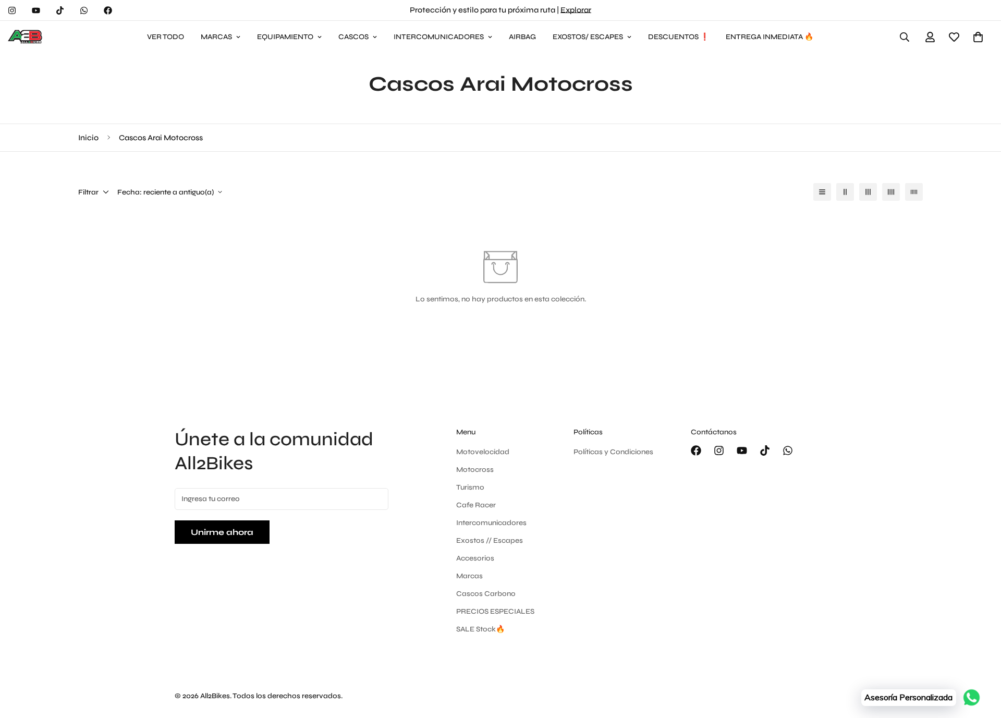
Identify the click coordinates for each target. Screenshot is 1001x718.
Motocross (475, 469)
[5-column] (914, 192)
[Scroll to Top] (981, 661)
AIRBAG (522, 36)
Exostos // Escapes (489, 540)
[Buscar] (904, 37)
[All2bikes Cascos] (26, 37)
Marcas (469, 575)
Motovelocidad (482, 451)
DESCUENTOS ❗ (678, 36)
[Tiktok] (60, 10)
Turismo (470, 487)
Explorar (575, 10)
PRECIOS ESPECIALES (495, 611)
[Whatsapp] (84, 10)
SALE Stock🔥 (480, 629)
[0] (978, 37)
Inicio (88, 137)
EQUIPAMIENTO (285, 36)
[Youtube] (36, 10)
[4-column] (891, 192)
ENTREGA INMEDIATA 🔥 (769, 36)
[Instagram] (12, 10)
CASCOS (353, 36)
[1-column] (822, 192)
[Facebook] (108, 10)
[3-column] (868, 192)
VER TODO (165, 36)
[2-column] (845, 192)
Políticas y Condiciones (613, 451)
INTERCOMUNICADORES (439, 36)
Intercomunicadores (491, 522)
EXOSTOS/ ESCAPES (588, 36)
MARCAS (216, 36)
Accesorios (475, 558)
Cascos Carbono (486, 593)
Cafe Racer (476, 505)
